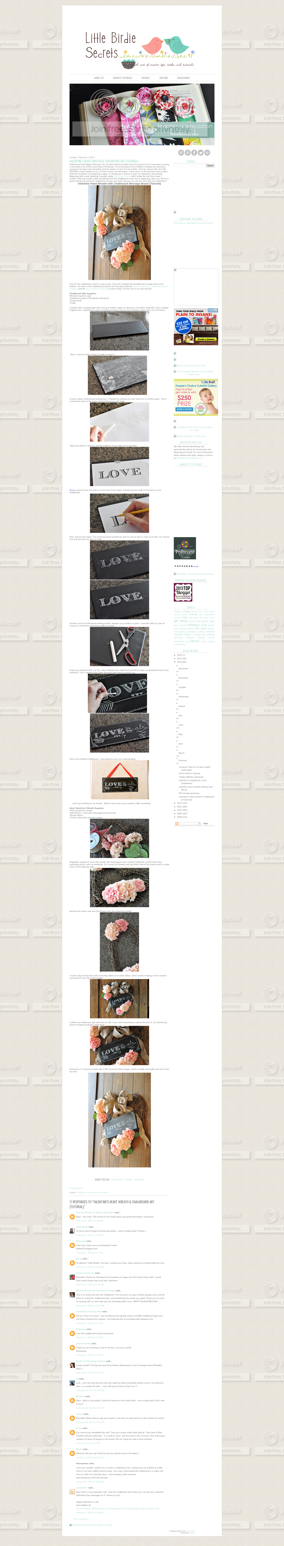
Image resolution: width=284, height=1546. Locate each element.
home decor (91, 1192)
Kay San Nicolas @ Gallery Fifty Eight (95, 1212)
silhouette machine (184, 637)
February (183, 760)
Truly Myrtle (82, 1227)
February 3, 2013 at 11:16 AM (90, 1267)
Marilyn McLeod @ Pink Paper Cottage (95, 1290)
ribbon (187, 634)
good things (195, 621)
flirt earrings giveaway (189, 793)
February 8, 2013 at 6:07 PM (89, 1372)
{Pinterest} (139, 1179)
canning (177, 615)
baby (187, 611)
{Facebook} (117, 1179)
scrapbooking (199, 634)
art (182, 611)
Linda (79, 1428)
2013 (179, 662)
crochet (146, 78)
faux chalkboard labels (96, 289)
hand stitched (180, 625)
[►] (196, 665)
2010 (179, 810)
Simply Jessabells (85, 1273)
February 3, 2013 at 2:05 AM (89, 1221)
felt (191, 617)
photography (180, 631)
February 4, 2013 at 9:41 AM (89, 1323)
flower (196, 618)
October (182, 687)
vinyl (176, 644)
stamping (201, 638)
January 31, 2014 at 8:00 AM (89, 1482)
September (184, 696)
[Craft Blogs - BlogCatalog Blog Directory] (194, 574)
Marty (79, 1258)
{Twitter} (129, 1179)
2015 (179, 655)
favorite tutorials (122, 78)
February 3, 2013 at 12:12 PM (90, 1305)
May (181, 734)
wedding (181, 644)
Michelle (80, 1396)
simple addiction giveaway (191, 777)
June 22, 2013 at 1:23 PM (88, 1443)
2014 (179, 658)
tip (99, 1192)
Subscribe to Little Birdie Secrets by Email (193, 223)
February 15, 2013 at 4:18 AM (90, 1408)
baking (194, 611)
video (203, 641)
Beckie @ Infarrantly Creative (90, 1361)
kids (197, 628)
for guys (204, 617)
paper (204, 628)
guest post (208, 621)
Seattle (177, 611)
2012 (179, 803)
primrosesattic (83, 1343)
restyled (178, 634)
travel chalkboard (141, 286)
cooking (193, 614)
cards (184, 614)
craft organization (206, 615)
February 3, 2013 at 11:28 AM (90, 1284)
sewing (210, 634)
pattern (211, 628)
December (183, 668)
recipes (210, 631)
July (180, 715)
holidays (81, 1192)
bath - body (203, 612)
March (181, 753)
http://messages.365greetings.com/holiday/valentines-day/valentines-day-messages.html (117, 1508)
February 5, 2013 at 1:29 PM (89, 1355)
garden (211, 618)
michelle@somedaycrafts (89, 1311)
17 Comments (76, 1188)
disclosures (183, 78)
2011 (179, 806)
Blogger (192, 1533)
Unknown (81, 1241)
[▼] (196, 758)
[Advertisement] (142, 15)
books (211, 611)
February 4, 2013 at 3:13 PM (89, 1337)
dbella (79, 1449)
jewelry (190, 628)
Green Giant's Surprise (189, 773)
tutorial (104, 1192)
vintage (211, 641)
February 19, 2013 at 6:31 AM (90, 1422)
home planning (180, 629)
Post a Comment (81, 1519)
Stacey (79, 1414)
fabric (185, 617)
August (182, 706)
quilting (163, 78)
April (181, 744)
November (183, 678)
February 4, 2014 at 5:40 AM (89, 1512)
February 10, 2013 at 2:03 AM (90, 1390)
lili (77, 1379)
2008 (179, 817)
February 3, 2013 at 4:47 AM (89, 1253)
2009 (179, 813)
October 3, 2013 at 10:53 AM (89, 1457)
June (181, 725)
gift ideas (180, 621)
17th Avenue (190, 1531)
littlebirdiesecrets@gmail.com (190, 458)
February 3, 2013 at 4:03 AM (89, 1235)
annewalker (82, 1487)
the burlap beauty (122, 176)
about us (99, 78)
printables (191, 631)
